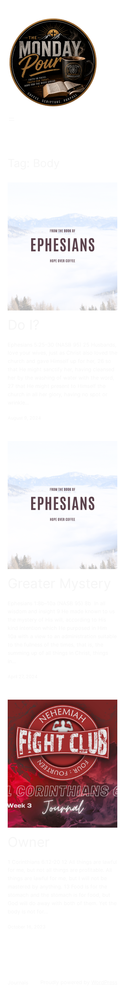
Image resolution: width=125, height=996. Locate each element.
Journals (18, 982)
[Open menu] (11, 119)
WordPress (104, 982)
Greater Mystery (59, 583)
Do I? (23, 325)
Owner (29, 842)
